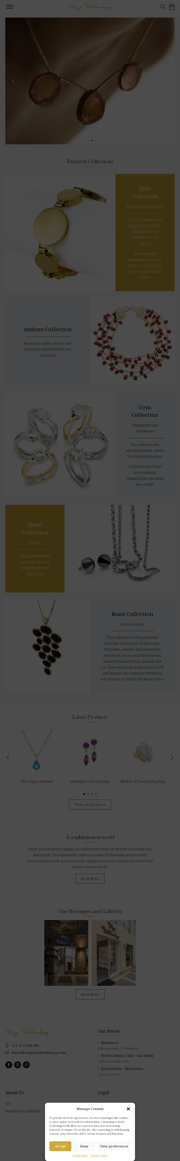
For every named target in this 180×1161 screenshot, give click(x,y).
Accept (60, 1146)
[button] (128, 1109)
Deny (84, 1146)
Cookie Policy (80, 1155)
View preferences (114, 1146)
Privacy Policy (99, 1155)
